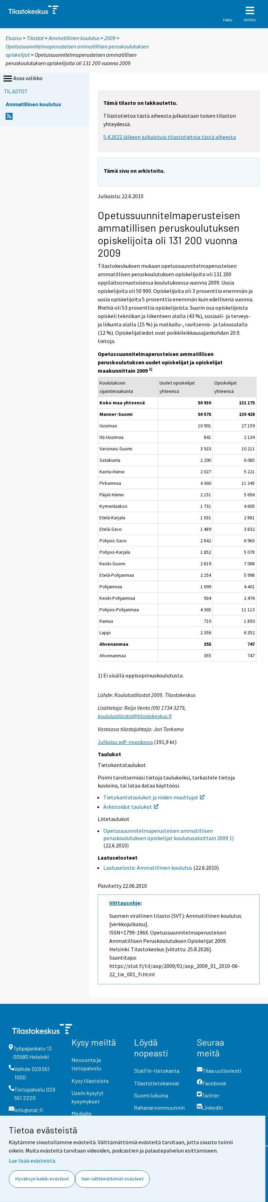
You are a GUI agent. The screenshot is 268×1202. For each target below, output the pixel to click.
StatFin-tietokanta (156, 1070)
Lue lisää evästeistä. (32, 1160)
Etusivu (14, 37)
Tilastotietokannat (156, 1083)
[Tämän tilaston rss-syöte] (9, 118)
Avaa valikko (28, 78)
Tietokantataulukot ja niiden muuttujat (150, 797)
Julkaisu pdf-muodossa (125, 741)
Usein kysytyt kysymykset (88, 1096)
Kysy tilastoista (90, 1080)
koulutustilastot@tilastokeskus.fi (135, 716)
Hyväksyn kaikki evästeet (42, 1179)
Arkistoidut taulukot (127, 806)
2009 (110, 37)
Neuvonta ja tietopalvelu (86, 1063)
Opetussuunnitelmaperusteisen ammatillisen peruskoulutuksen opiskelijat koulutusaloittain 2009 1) (168, 834)
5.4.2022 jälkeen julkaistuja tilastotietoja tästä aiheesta (169, 136)
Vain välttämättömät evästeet (112, 1179)
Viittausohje (124, 902)
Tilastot (35, 37)
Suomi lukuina (151, 1095)
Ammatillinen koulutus (74, 37)
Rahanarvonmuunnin (159, 1107)
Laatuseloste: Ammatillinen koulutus (147, 867)
